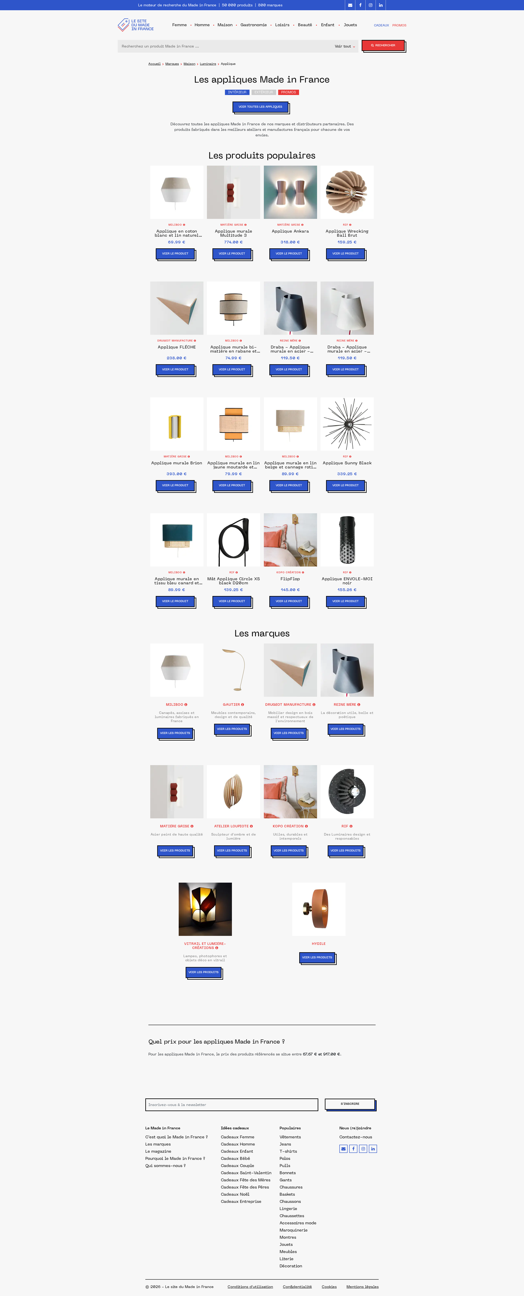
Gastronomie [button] (254, 25)
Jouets (286, 1244)
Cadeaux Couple (237, 1165)
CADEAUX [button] (381, 25)
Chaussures (291, 1187)
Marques (172, 64)
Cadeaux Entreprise (241, 1201)
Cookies (329, 1287)
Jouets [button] (350, 25)
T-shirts (288, 1151)
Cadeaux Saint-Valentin (246, 1172)
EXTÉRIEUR (264, 92)
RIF (346, 225)
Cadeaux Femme (237, 1137)
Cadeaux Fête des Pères (245, 1187)
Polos (285, 1158)
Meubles (288, 1251)
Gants (286, 1180)
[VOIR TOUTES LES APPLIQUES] (262, 113)
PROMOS (288, 92)
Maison (189, 64)
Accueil (154, 64)
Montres (288, 1237)
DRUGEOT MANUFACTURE (175, 341)
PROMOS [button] (399, 25)
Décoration (291, 1266)
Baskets (287, 1194)
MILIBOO (175, 225)
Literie (287, 1258)
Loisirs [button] (282, 25)
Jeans (285, 1144)
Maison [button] (225, 25)
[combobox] (227, 46)
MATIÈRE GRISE (232, 225)
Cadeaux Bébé (235, 1158)
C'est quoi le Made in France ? (176, 1137)
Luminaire (208, 64)
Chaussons (290, 1201)
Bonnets (288, 1172)
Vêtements (290, 1137)
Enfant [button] (327, 25)
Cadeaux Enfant (237, 1151)
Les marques (158, 1144)
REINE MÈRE (289, 341)
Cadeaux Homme (238, 1144)
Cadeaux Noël (235, 1194)
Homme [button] (202, 25)
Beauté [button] (305, 25)
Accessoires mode (298, 1223)
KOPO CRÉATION (289, 572)
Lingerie (288, 1208)
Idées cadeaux (235, 1128)
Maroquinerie (294, 1230)
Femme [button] (179, 25)
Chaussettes (292, 1215)
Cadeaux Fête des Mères (245, 1180)
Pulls (285, 1165)
